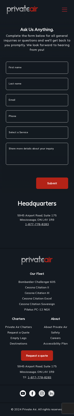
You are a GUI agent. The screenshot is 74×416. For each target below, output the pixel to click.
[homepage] (22, 9)
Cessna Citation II (37, 287)
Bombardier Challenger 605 (37, 282)
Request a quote (37, 355)
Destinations (18, 343)
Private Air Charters (18, 327)
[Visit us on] (23, 394)
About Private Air (55, 327)
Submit (52, 183)
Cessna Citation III (37, 293)
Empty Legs (18, 338)
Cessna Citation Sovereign (37, 304)
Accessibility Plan (55, 343)
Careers (55, 338)
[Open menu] (64, 10)
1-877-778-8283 (37, 224)
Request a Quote (18, 332)
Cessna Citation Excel (37, 298)
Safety (55, 332)
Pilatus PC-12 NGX (37, 309)
